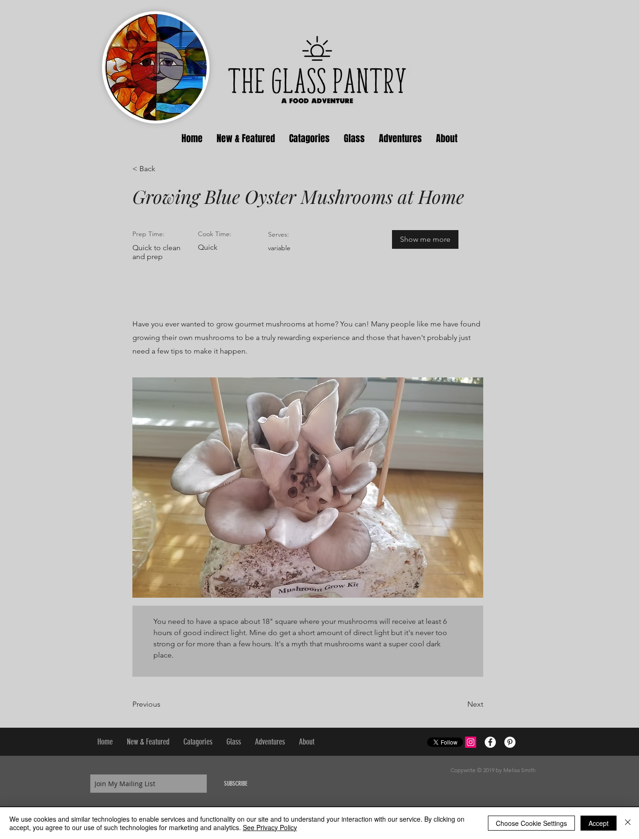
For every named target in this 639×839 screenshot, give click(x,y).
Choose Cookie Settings (531, 823)
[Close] (627, 823)
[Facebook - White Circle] (490, 742)
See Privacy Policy (270, 827)
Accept (598, 823)
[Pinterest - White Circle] (510, 742)
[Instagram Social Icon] (470, 742)
